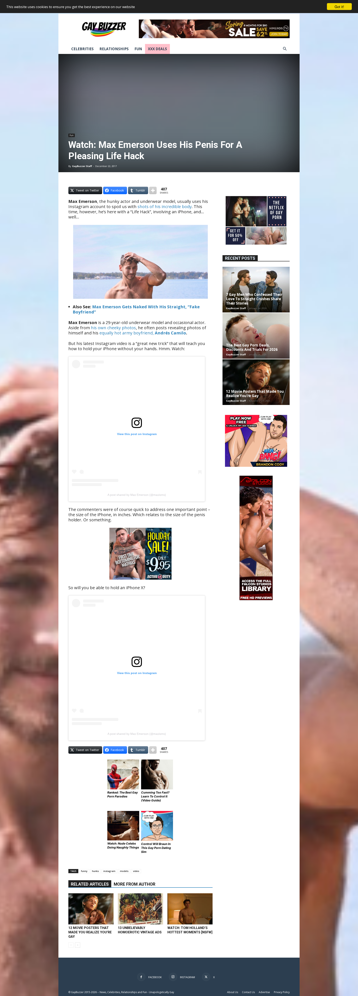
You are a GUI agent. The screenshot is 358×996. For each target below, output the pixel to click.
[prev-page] (71, 945)
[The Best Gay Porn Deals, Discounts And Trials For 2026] (256, 336)
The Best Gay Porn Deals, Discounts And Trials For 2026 (252, 347)
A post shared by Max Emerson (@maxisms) (137, 494)
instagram (109, 871)
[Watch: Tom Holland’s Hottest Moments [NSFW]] (190, 908)
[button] (285, 49)
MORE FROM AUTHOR (134, 884)
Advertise (264, 992)
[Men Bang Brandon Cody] (256, 466)
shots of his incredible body (165, 206)
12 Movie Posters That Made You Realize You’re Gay (90, 932)
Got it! (339, 6)
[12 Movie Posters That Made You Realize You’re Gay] (91, 908)
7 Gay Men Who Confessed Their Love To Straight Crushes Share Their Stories (254, 299)
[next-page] (77, 945)
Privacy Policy (282, 992)
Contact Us (248, 992)
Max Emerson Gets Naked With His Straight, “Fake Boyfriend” (136, 309)
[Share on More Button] (153, 190)
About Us (232, 992)
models (124, 871)
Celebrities (82, 48)
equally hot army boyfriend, (127, 333)
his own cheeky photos (113, 327)
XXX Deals (157, 48)
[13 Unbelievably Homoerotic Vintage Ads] (140, 908)
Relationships (114, 48)
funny (84, 871)
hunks (95, 871)
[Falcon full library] (256, 599)
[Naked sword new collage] (256, 245)
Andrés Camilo (170, 333)
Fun (138, 48)
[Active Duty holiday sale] (140, 582)
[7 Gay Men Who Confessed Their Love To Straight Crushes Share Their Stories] (256, 289)
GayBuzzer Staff (82, 166)
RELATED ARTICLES (90, 884)
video (136, 871)
